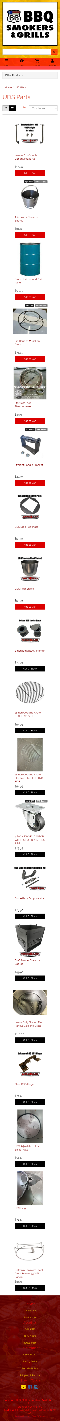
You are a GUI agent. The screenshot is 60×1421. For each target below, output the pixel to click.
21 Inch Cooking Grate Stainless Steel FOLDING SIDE (29, 778)
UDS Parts (21, 87)
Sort (24, 107)
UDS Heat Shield (24, 588)
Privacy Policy (30, 1361)
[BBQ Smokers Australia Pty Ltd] (30, 22)
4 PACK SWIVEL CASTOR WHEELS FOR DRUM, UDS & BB (30, 840)
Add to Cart (30, 173)
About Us (30, 1329)
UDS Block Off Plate (26, 526)
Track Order (30, 1317)
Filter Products (14, 75)
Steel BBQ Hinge (24, 1084)
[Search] (54, 52)
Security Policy (30, 1368)
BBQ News (30, 1336)
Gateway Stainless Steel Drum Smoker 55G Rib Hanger (29, 1274)
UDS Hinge (21, 1208)
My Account (30, 1310)
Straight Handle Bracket (29, 464)
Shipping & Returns (30, 1375)
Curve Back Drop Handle (29, 898)
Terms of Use (30, 1354)
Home (8, 87)
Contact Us (30, 1343)
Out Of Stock (30, 668)
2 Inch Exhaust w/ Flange (29, 650)
